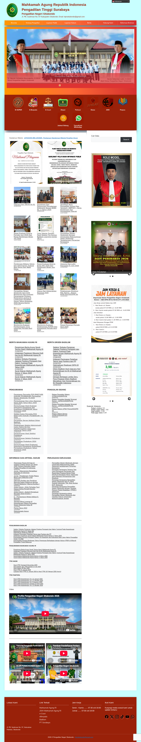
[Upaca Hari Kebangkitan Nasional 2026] (45, 281)
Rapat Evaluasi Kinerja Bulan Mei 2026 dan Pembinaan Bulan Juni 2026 (46, 266)
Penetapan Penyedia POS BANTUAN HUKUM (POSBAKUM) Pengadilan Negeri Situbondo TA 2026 (28, 396)
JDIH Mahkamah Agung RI (50, 711)
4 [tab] (68, 85)
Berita (89, 23)
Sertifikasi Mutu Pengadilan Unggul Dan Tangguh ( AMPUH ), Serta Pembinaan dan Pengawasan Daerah (71, 208)
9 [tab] (82, 85)
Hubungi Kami (108, 23)
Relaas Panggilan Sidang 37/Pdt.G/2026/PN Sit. (61, 395)
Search (126, 139)
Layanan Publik (51, 23)
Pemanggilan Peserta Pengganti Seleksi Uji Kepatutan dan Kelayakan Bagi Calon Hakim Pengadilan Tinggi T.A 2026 (46, 538)
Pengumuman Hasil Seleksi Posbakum (25, 434)
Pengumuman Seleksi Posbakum (27, 438)
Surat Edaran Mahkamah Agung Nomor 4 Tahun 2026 (28, 372)
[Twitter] (112, 717)
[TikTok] (122, 717)
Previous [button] (9, 58)
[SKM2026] (111, 376)
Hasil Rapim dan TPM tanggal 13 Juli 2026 (27, 566)
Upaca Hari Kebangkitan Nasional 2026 (47, 291)
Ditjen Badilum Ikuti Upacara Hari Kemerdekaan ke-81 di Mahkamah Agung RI (67, 371)
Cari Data (95, 136)
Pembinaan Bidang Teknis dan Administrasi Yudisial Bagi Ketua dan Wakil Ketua (24, 266)
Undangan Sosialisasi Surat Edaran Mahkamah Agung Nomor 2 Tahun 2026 (38, 536)
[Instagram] (117, 717)
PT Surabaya (44, 723)
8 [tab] (79, 85)
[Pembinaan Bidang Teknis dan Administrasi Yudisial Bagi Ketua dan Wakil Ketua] (22, 254)
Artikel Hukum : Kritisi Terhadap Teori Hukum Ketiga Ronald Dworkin (27, 488)
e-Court (42, 714)
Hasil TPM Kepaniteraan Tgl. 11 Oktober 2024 (28, 585)
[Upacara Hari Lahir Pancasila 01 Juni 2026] (68, 254)
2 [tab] (62, 85)
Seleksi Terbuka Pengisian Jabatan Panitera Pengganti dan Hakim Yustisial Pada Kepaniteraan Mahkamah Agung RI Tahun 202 (67, 351)
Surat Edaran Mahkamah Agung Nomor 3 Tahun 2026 (28, 378)
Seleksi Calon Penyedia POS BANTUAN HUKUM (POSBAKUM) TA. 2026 (28, 415)
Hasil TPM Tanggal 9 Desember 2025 (25, 565)
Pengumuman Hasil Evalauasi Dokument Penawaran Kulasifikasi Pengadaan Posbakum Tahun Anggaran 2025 (27, 447)
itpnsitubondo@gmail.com (84, 737)
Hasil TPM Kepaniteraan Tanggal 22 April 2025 (28, 584)
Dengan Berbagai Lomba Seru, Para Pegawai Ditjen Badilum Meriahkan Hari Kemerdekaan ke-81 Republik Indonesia (67, 380)
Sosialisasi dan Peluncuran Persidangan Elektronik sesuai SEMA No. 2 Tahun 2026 (47, 207)
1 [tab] (60, 85)
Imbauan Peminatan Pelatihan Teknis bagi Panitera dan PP (65, 360)
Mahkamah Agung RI (48, 708)
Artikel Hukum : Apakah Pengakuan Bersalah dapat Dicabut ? (26, 492)
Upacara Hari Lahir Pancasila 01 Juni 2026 (69, 264)
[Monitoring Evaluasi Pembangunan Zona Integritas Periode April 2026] (22, 315)
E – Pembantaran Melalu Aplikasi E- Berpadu (26, 497)
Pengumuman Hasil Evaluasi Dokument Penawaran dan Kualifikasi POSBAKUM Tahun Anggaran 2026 (25, 408)
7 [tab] (76, 85)
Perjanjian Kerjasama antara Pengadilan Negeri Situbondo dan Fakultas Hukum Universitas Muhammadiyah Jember (63, 495)
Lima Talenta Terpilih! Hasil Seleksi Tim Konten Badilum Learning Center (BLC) (47, 235)
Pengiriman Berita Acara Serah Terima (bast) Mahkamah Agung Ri (29, 348)
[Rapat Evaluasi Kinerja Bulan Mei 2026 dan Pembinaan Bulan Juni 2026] (45, 254)
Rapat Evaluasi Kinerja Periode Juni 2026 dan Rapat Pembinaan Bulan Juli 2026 (23, 235)
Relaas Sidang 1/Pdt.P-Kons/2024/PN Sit (65, 409)
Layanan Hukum (70, 23)
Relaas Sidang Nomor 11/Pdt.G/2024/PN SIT (59, 414)
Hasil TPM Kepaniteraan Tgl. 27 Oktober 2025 (28, 580)
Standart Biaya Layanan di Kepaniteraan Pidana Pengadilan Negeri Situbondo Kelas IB (25, 503)
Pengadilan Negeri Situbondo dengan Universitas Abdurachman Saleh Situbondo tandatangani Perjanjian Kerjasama (70, 237)
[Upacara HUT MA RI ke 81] (22, 195)
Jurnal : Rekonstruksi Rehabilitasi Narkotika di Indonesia (25, 472)
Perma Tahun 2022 (20, 508)
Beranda (14, 23)
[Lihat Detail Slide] (70, 58)
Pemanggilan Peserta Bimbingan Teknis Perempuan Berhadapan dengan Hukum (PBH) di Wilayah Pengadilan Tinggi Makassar (45, 541)
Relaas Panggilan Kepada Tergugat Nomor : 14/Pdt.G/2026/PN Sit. (64, 400)
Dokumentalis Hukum (21, 511)
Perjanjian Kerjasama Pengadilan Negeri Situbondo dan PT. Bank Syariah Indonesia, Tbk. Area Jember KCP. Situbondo (65, 482)
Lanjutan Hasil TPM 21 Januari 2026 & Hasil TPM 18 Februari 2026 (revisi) (37, 571)
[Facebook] (106, 717)
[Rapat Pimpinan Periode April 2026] (68, 315)
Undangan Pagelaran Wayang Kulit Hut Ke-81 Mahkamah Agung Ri (29, 354)
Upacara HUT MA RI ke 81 (24, 204)
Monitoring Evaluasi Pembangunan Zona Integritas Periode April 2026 (23, 327)
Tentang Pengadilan (33, 23)
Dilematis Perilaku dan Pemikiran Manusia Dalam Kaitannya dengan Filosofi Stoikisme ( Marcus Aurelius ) (27, 482)
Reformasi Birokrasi (127, 23)
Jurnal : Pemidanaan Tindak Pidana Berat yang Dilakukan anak (26, 476)
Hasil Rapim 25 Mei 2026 (22, 568)
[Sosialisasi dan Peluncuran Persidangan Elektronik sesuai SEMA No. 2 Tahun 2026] (45, 195)
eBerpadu (43, 717)
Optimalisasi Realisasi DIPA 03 (66, 365)
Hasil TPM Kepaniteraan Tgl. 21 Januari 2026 (28, 579)
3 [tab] (65, 85)
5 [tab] (71, 85)
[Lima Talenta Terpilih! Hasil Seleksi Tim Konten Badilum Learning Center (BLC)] (45, 224)
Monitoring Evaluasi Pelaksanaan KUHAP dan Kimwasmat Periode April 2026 (47, 327)
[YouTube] (127, 717)
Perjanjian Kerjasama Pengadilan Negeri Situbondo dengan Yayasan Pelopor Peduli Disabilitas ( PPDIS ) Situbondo (64, 489)
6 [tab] (73, 85)
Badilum (42, 720)
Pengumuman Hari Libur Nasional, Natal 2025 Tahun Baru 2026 (27, 401)
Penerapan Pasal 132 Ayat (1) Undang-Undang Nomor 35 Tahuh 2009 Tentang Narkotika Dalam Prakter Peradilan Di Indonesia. (26, 465)
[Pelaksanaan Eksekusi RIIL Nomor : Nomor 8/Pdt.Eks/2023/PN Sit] (68, 281)
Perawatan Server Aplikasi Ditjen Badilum (27, 421)
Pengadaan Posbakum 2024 (25, 441)
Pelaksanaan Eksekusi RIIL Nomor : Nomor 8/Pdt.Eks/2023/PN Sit (69, 292)
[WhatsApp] (132, 717)
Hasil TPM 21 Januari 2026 (22, 570)
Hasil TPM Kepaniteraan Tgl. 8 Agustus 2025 (28, 582)
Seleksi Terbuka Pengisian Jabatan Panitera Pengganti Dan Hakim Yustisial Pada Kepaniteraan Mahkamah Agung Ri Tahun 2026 (29, 363)
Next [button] (131, 58)
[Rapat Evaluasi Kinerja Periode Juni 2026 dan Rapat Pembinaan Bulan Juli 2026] (22, 224)
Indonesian (118, 1)
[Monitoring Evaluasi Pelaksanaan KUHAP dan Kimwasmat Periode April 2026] (45, 315)
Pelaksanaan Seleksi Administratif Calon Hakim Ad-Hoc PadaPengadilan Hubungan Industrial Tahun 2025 (27, 427)
